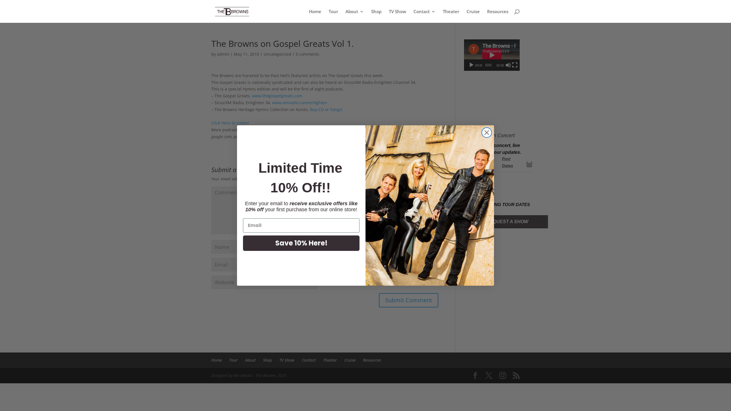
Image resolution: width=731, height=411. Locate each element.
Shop (376, 11)
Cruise (473, 11)
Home (315, 11)
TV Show (397, 11)
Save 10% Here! (301, 243)
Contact (421, 11)
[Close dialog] (487, 133)
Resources (497, 11)
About (352, 11)
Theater (451, 11)
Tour (333, 11)
